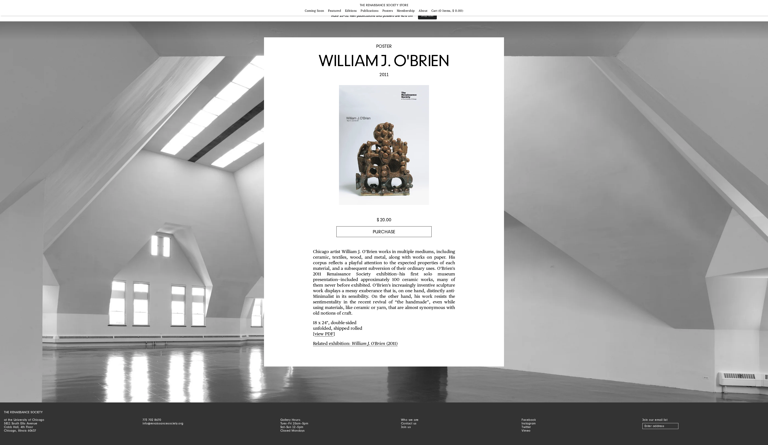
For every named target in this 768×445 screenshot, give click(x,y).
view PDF (324, 334)
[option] (384, 147)
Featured (334, 10)
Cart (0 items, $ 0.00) (447, 10)
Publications (369, 10)
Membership (406, 10)
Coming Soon (314, 10)
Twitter (526, 427)
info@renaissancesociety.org (163, 423)
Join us (406, 427)
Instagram (529, 423)
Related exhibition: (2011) (355, 344)
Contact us (409, 423)
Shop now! (427, 15)
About (423, 10)
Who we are (410, 420)
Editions (351, 10)
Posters (387, 10)
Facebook (529, 420)
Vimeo (526, 430)
